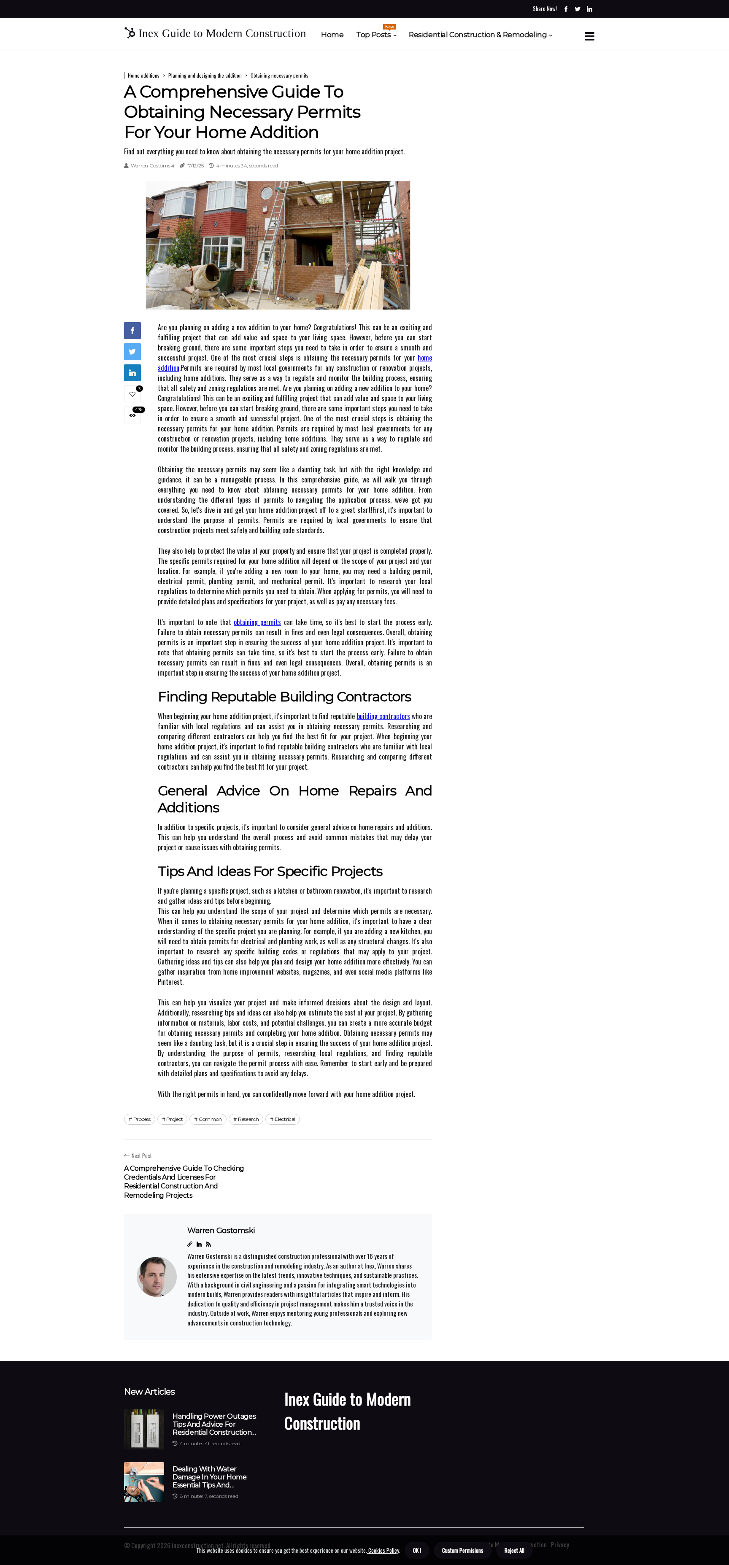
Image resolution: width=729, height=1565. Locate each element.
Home (332, 34)
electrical (285, 1119)
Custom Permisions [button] (462, 1550)
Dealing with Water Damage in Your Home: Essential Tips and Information (210, 1477)
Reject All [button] (514, 1550)
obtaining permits (257, 622)
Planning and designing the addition (205, 75)
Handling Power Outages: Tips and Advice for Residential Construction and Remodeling (214, 1424)
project (174, 1119)
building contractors (383, 716)
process (142, 1119)
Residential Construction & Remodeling (478, 34)
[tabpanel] (278, 245)
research (248, 1119)
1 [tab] (278, 298)
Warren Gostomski (152, 165)
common (210, 1119)
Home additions (143, 75)
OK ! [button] (417, 1550)
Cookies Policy (383, 1550)
